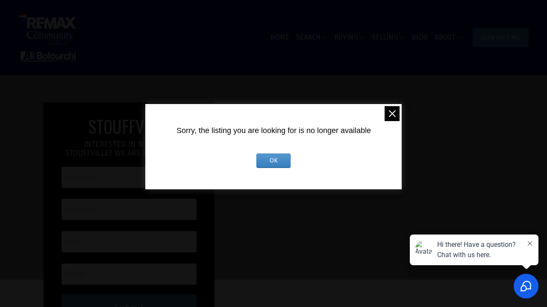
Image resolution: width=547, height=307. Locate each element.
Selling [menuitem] (385, 37)
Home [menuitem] (280, 37)
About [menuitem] (445, 37)
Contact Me (500, 37)
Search (308, 37)
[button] (501, 37)
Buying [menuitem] (346, 37)
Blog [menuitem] (420, 37)
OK (274, 160)
